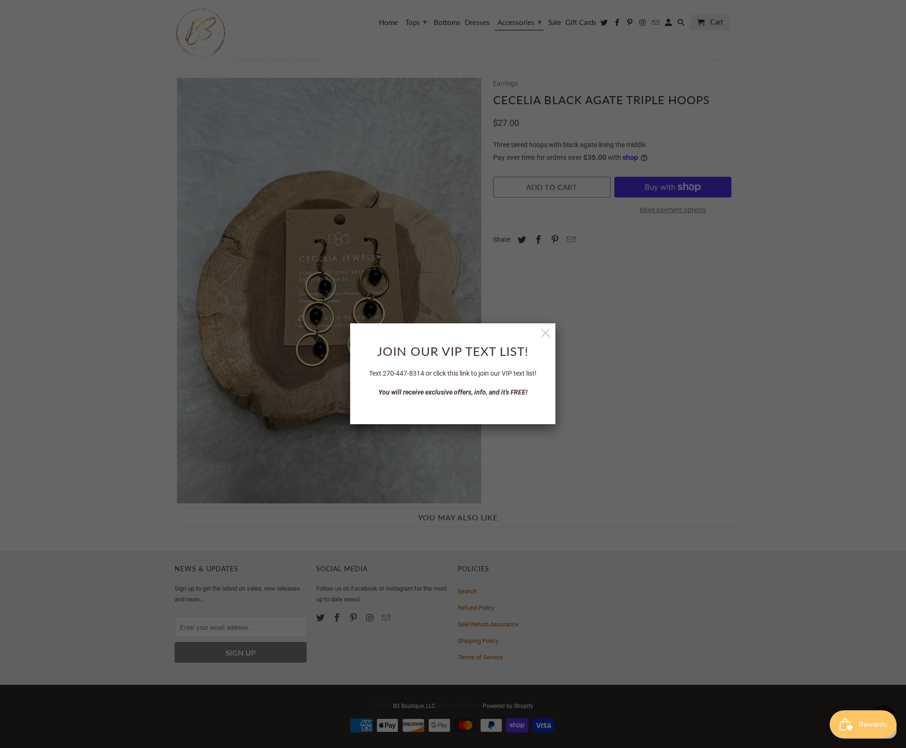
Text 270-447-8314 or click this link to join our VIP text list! (453, 373)
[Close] (545, 333)
